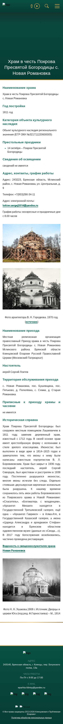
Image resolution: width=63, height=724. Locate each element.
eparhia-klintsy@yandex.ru (31, 687)
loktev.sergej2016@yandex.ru (20, 205)
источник (31, 321)
